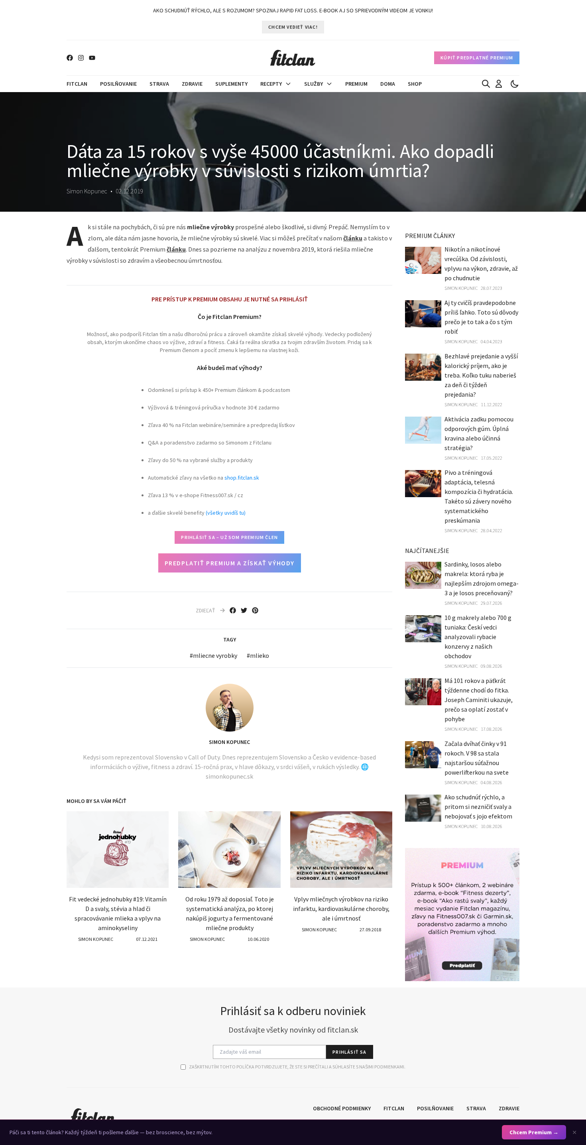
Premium (356, 83)
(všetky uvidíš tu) (226, 512)
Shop (415, 83)
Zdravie (192, 83)
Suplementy (231, 83)
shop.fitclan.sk (241, 477)
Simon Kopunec (229, 742)
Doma (387, 83)
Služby (313, 83)
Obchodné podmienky (342, 1108)
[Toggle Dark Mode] (514, 84)
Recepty (271, 83)
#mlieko (258, 655)
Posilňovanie (118, 83)
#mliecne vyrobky (213, 655)
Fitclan (77, 83)
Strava (159, 83)
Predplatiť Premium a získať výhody (230, 563)
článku (352, 238)
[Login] (498, 84)
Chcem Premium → (533, 1132)
